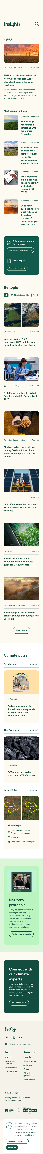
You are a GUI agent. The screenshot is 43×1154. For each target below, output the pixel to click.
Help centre (29, 1079)
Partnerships (11, 1067)
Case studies (29, 1061)
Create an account (10, 1062)
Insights (27, 1057)
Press (26, 1069)
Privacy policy (11, 1097)
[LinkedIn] (7, 1037)
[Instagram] (13, 1037)
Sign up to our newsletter (20, 1044)
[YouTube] (20, 1037)
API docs (27, 1065)
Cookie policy (24, 1097)
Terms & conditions (13, 1100)
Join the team (11, 1071)
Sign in (8, 1057)
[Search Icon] (36, 24)
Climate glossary (27, 1074)
